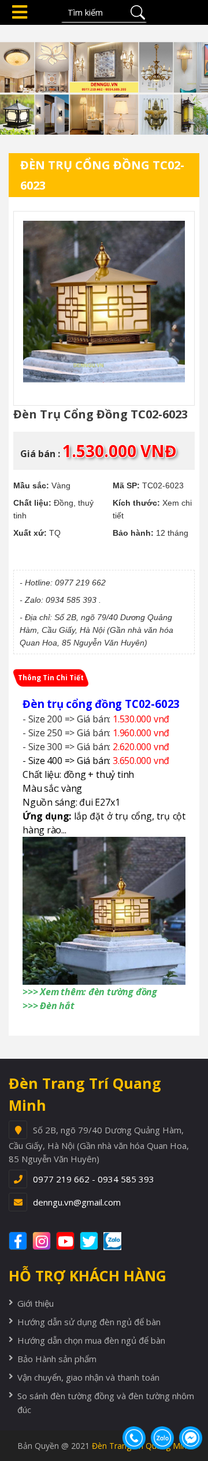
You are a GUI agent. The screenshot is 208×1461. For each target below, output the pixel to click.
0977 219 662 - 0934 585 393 (93, 1179)
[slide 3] (104, 78)
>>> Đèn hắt (49, 1005)
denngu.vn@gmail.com (77, 1202)
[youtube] (66, 1241)
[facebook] (19, 1241)
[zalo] (118, 1241)
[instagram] (43, 1241)
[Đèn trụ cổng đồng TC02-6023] (104, 302)
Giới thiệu (35, 1303)
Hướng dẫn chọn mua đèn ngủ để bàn (91, 1340)
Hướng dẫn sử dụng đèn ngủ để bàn (89, 1321)
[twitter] (90, 1241)
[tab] (51, 678)
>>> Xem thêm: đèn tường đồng (90, 991)
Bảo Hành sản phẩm (56, 1358)
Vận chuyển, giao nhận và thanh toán (88, 1377)
